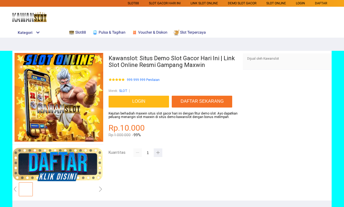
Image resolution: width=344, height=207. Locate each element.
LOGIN (300, 3)
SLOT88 (133, 3)
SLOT (123, 91)
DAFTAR (321, 3)
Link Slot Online (204, 3)
